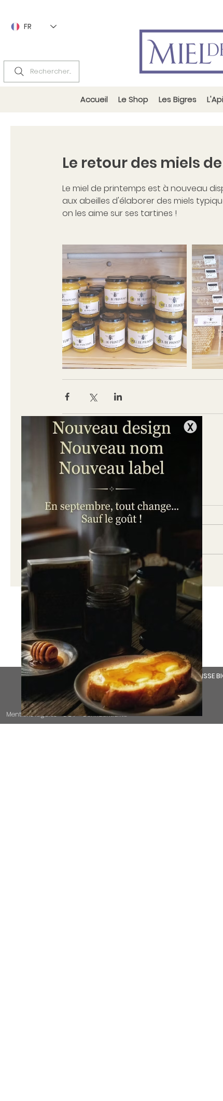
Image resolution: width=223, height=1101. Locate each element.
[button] (190, 426)
